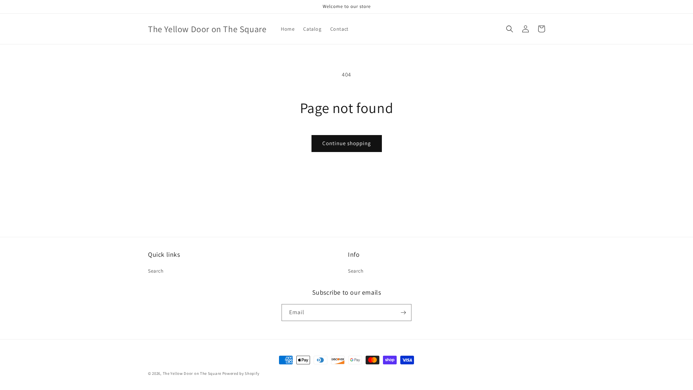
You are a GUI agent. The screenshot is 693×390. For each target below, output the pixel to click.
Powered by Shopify (241, 373)
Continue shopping (346, 143)
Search (156, 271)
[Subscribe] (403, 312)
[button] (510, 29)
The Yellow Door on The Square (192, 373)
